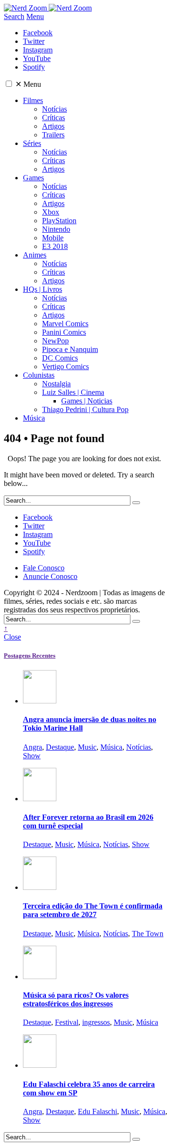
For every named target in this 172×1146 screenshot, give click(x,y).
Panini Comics (64, 332)
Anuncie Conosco (50, 576)
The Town (147, 933)
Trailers (53, 135)
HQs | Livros (42, 289)
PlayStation (59, 221)
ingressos (96, 1022)
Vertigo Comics (65, 366)
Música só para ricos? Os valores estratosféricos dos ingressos (76, 999)
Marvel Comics (65, 324)
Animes (34, 255)
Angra (32, 747)
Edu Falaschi (97, 1111)
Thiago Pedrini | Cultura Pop (85, 409)
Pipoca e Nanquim (70, 349)
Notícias (54, 109)
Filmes (33, 100)
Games (33, 178)
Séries (32, 143)
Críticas (53, 118)
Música (34, 418)
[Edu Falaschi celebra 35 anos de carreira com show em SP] (39, 1065)
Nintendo (56, 229)
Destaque (60, 747)
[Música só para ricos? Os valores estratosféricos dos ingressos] (39, 976)
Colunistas (38, 375)
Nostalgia (56, 384)
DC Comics (60, 358)
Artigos (53, 126)
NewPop (55, 341)
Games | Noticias (86, 401)
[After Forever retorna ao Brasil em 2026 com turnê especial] (39, 799)
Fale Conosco (43, 568)
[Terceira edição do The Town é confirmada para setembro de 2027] (39, 887)
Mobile (53, 238)
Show (32, 756)
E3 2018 (55, 246)
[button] (9, 84)
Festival (66, 1022)
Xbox (50, 212)
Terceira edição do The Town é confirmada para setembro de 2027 (92, 910)
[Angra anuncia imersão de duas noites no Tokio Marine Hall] (39, 701)
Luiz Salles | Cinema (73, 392)
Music (87, 747)
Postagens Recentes (29, 655)
